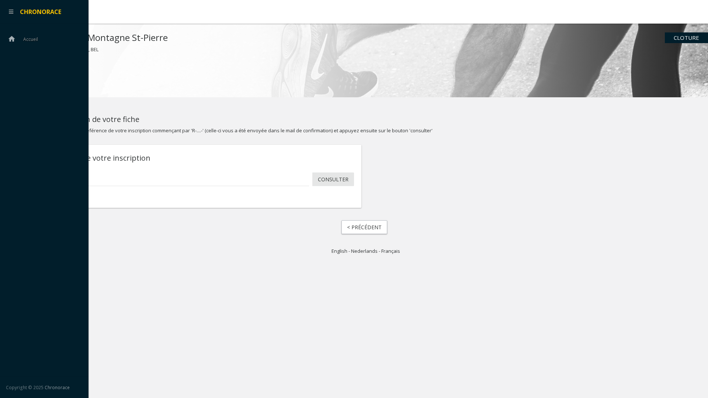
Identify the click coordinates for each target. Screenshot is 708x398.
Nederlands (364, 251)
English (339, 251)
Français (390, 251)
